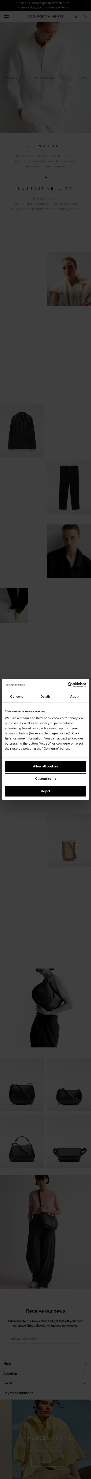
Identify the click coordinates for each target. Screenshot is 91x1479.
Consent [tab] (16, 696)
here (8, 738)
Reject (45, 791)
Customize (43, 779)
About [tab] (74, 696)
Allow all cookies (45, 766)
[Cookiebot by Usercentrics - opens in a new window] (67, 685)
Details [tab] (45, 696)
